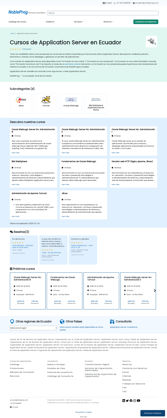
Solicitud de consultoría (59, 372)
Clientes (126, 376)
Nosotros (107, 21)
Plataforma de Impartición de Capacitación (100, 375)
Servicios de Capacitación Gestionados (98, 369)
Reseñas (126, 380)
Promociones (17, 368)
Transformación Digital (97, 364)
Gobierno (50, 21)
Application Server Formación (27, 33)
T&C (124, 391)
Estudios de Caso (56, 368)
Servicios (78, 21)
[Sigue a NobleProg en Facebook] (131, 400)
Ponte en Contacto (152, 413)
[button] (154, 290)
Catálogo (15, 364)
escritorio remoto (73, 64)
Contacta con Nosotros (145, 21)
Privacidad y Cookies (83, 412)
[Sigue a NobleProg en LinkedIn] (123, 400)
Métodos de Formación (22, 372)
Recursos (15, 376)
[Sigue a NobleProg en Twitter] (127, 400)
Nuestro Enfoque (56, 364)
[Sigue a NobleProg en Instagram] (134, 400)
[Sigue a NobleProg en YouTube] (138, 400)
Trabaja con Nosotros (133, 383)
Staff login (83, 417)
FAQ (124, 387)
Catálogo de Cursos (17, 21)
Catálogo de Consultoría (60, 376)
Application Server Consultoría (123, 327)
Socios (125, 372)
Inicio (13, 33)
